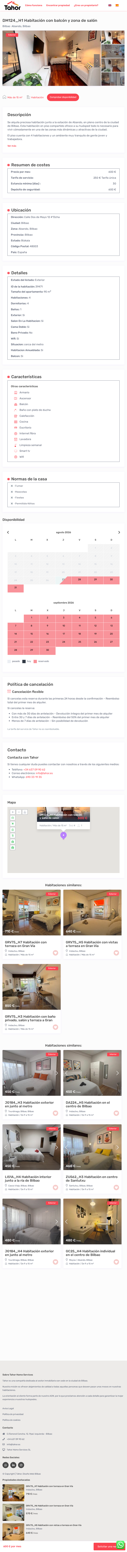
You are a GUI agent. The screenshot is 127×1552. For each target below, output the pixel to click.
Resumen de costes (30, 165)
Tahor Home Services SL (19, 1449)
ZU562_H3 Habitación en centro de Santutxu (92, 1178)
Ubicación (21, 210)
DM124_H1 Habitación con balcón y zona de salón (61, 816)
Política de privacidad (12, 1414)
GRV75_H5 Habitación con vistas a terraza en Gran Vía (92, 944)
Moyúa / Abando (77, 1260)
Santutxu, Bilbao (77, 1185)
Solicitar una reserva (109, 1546)
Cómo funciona (33, 5)
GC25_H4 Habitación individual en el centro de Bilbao (90, 1253)
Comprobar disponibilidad (63, 97)
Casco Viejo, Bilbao (17, 1185)
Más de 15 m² (14, 97)
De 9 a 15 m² (27, 1115)
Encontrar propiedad (58, 5)
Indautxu (12, 951)
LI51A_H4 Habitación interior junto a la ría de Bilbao (28, 1178)
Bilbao (6, 26)
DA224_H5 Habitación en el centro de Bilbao (88, 1104)
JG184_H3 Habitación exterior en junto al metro (29, 1104)
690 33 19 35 (34, 777)
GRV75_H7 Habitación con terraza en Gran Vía (26, 944)
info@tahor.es (44, 773)
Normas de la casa (29, 479)
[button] (63, 835)
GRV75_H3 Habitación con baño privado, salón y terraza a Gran (30, 1018)
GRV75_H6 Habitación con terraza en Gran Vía (49, 1505)
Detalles (19, 273)
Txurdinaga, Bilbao (17, 1111)
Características (26, 377)
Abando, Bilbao (21, 26)
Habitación (37, 97)
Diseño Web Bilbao (32, 1474)
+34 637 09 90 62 (34, 769)
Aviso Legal (8, 1408)
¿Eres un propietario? (86, 5)
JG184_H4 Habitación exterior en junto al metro (29, 1253)
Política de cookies (11, 1420)
